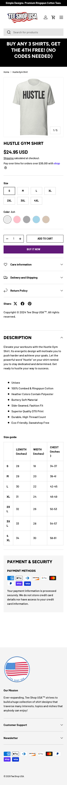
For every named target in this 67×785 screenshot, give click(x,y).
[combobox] (33, 32)
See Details (33, 62)
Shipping (9, 158)
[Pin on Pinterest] (29, 303)
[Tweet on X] (15, 303)
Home (6, 72)
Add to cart (45, 238)
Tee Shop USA (17, 776)
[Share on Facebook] (22, 303)
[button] (53, 17)
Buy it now (33, 249)
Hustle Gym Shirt (20, 72)
